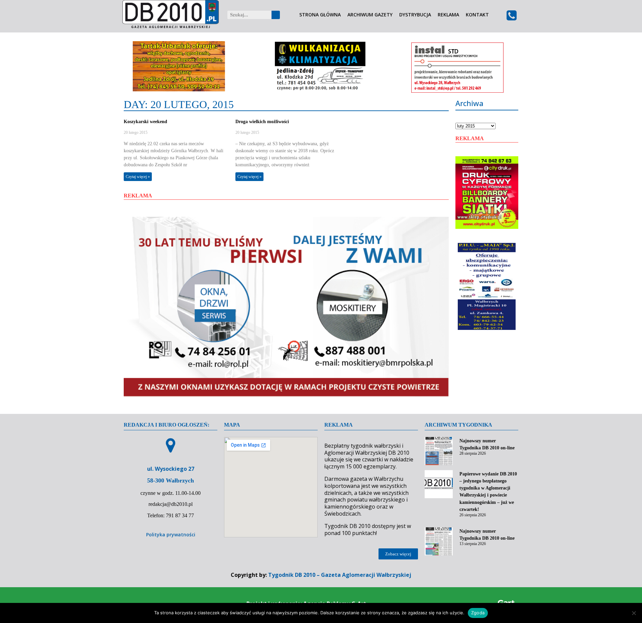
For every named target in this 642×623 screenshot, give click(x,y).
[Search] (276, 15)
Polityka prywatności (170, 534)
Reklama (448, 15)
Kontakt (477, 15)
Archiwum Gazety (370, 15)
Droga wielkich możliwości (262, 121)
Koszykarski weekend (145, 121)
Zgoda (478, 612)
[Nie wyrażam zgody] (633, 613)
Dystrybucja (415, 15)
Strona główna (320, 15)
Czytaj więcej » (138, 176)
